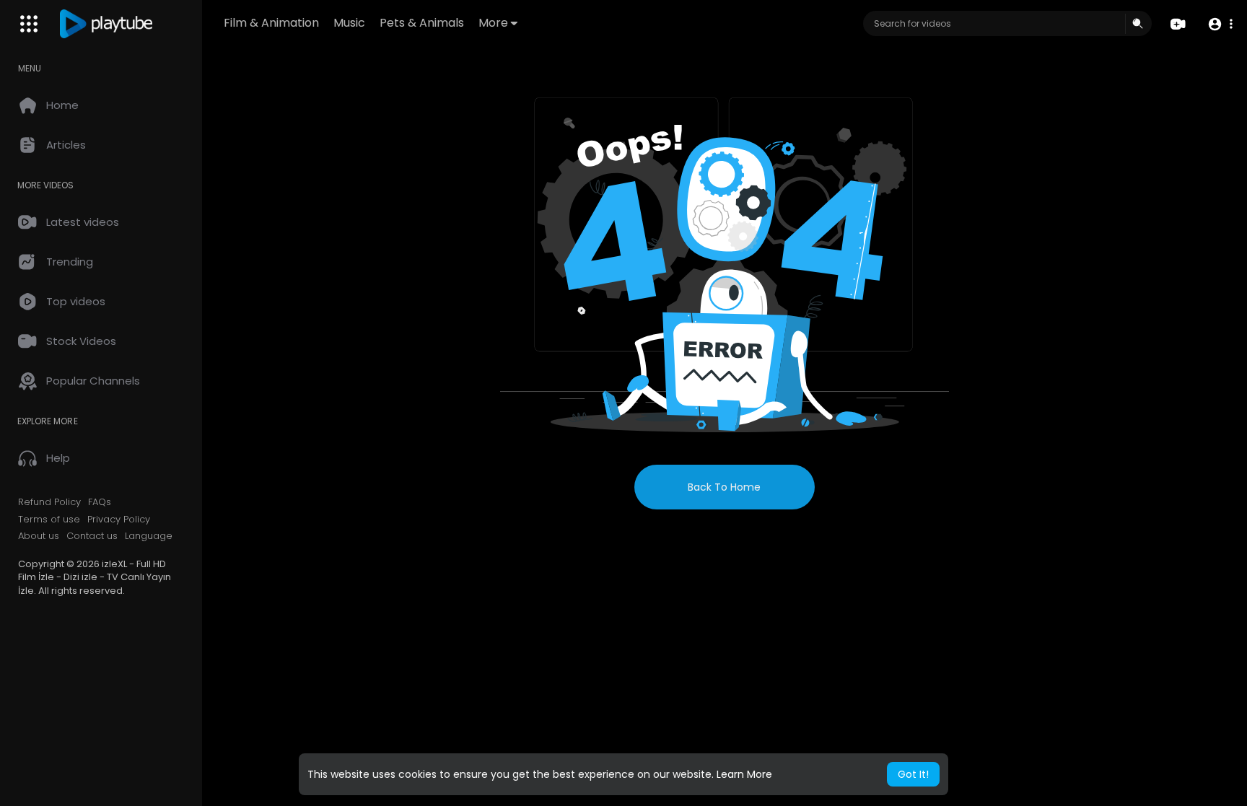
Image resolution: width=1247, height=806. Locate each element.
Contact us (92, 536)
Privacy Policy (118, 519)
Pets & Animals (422, 22)
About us (38, 536)
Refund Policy (49, 502)
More (493, 22)
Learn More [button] (744, 774)
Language (148, 536)
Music (349, 22)
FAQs (99, 502)
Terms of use (49, 519)
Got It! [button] (913, 774)
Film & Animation (271, 22)
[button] (1220, 24)
